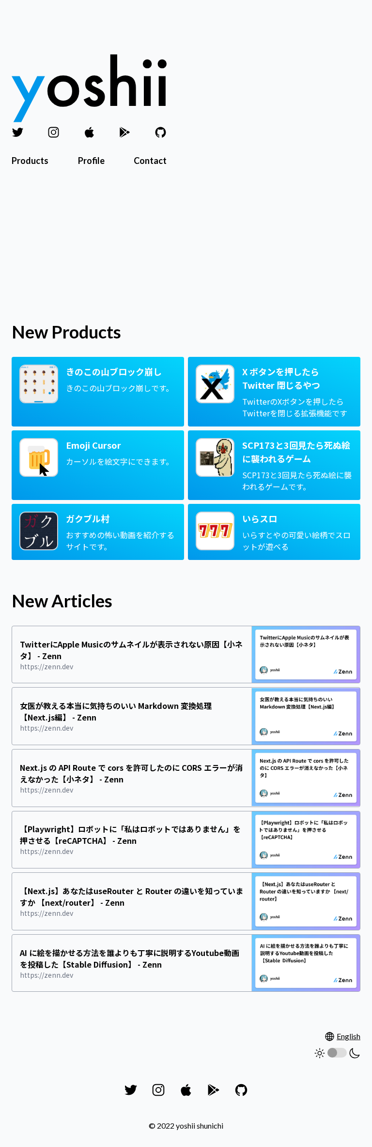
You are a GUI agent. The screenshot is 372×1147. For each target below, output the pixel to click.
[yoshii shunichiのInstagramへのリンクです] (53, 132)
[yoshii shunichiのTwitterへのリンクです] (18, 132)
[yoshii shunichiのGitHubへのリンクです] (161, 132)
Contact (150, 160)
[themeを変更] (337, 1053)
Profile (91, 160)
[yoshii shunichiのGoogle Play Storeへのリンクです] (125, 132)
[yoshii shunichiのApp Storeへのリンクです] (89, 132)
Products (30, 160)
